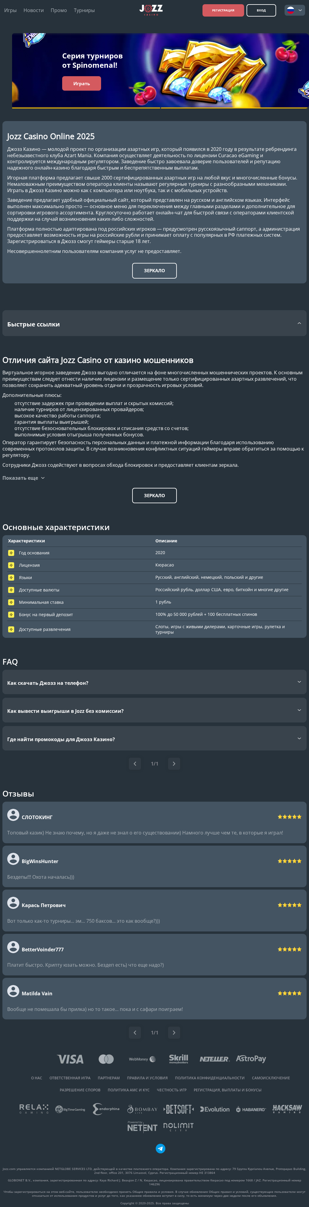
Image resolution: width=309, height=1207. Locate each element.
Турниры (84, 10)
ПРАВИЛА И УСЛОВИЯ (147, 1078)
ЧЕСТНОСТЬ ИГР (171, 1090)
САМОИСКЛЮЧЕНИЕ (271, 1078)
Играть (81, 83)
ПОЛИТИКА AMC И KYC (129, 1090)
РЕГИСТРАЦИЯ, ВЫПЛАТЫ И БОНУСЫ (228, 1090)
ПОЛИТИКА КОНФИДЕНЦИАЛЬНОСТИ (210, 1078)
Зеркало (154, 270)
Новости (34, 10)
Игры (10, 10)
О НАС (36, 1078)
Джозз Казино (23, 149)
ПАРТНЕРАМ (109, 1078)
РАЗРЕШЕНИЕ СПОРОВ (80, 1090)
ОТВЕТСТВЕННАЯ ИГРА (70, 1078)
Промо (59, 10)
